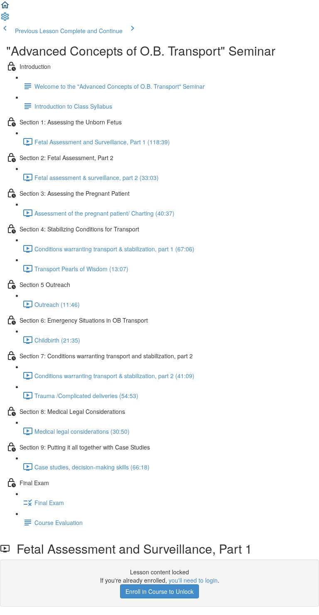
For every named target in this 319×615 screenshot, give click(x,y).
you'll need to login (193, 580)
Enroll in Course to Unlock (159, 591)
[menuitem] (5, 19)
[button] (5, 7)
